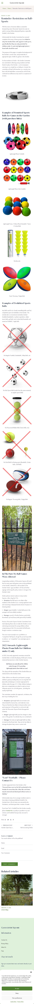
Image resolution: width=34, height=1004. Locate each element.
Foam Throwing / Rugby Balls (17, 296)
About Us (3, 947)
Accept (17, 988)
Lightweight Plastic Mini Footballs (17, 189)
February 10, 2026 (6, 907)
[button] (31, 972)
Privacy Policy (20, 1001)
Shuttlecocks (17, 261)
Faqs (2, 951)
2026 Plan (4, 910)
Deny (17, 993)
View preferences (17, 998)
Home (4, 8)
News (9, 8)
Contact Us (4, 940)
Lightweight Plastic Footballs (17, 154)
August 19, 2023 (5, 15)
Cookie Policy (13, 1001)
